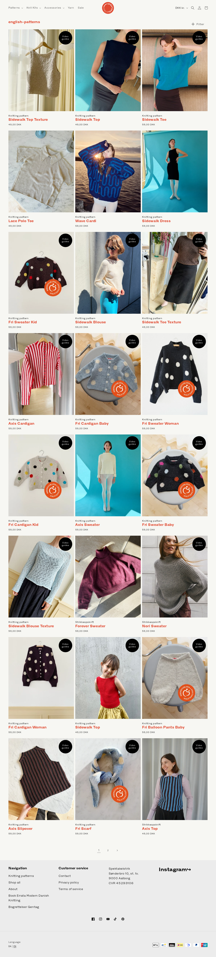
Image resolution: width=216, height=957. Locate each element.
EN (15, 946)
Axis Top (150, 829)
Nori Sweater (154, 626)
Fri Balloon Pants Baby (163, 727)
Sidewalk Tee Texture (161, 322)
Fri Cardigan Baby (92, 423)
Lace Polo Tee (21, 221)
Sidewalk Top (87, 119)
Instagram (173, 869)
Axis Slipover (20, 829)
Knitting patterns (21, 876)
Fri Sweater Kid (22, 322)
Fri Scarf (83, 829)
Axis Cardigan (21, 423)
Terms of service (71, 889)
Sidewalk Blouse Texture (31, 626)
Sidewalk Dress (156, 221)
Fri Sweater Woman (160, 423)
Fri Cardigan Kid (23, 525)
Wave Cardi (85, 221)
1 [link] (99, 850)
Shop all (14, 882)
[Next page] (117, 850)
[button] (15, 7)
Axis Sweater (87, 525)
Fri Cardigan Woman (27, 727)
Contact (65, 876)
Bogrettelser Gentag (23, 907)
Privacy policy (69, 882)
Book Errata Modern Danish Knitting (28, 898)
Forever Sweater (90, 626)
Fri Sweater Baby (158, 525)
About (13, 889)
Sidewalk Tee (154, 119)
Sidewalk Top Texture (28, 119)
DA (9, 946)
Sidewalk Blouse (90, 322)
